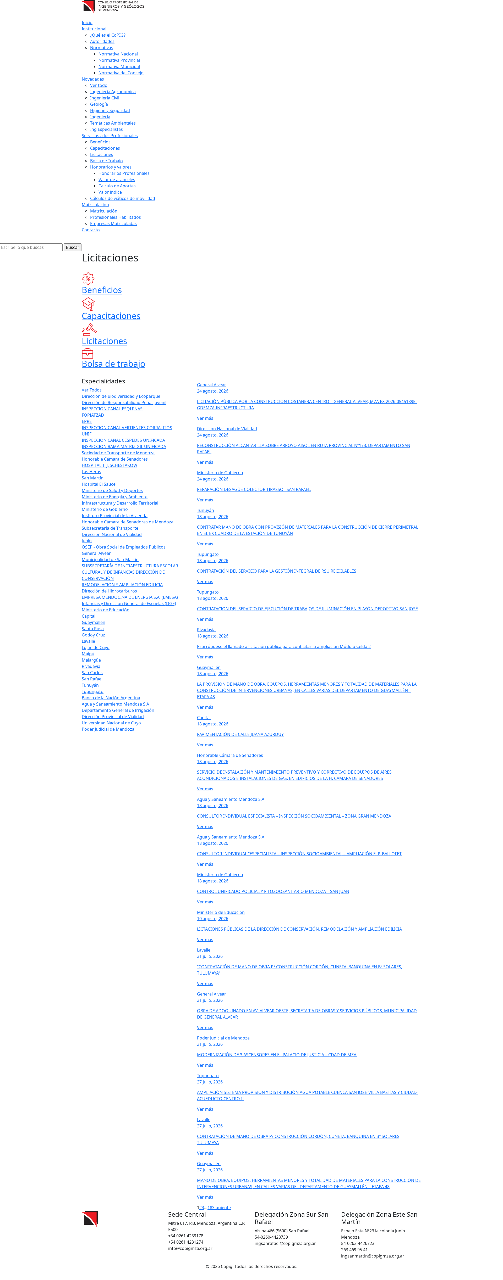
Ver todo (98, 85)
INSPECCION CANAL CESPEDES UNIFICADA (123, 440)
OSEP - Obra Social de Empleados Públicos (124, 547)
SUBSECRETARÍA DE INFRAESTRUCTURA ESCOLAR (130, 566)
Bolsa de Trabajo (106, 161)
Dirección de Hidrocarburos (109, 591)
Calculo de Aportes (117, 186)
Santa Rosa (93, 628)
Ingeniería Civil (104, 98)
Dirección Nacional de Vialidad (112, 534)
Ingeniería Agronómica (113, 91)
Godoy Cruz (93, 635)
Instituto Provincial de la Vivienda (114, 515)
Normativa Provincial (119, 60)
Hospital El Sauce (99, 484)
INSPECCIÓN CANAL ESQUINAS (112, 409)
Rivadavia (91, 666)
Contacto (91, 230)
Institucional (94, 29)
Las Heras (91, 471)
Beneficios (100, 142)
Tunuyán (90, 685)
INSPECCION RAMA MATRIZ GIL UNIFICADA (124, 446)
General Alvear (96, 553)
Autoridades (102, 41)
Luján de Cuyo (96, 647)
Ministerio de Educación (105, 610)
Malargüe (91, 660)
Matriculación (95, 205)
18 (209, 1207)
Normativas (101, 48)
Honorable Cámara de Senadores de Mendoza (127, 522)
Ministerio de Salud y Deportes (112, 490)
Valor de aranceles (117, 179)
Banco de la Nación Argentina (111, 698)
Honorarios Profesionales (124, 173)
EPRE (87, 421)
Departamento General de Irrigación (118, 710)
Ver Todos (92, 390)
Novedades (93, 79)
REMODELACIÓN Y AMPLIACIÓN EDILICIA (122, 585)
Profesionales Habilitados (115, 217)
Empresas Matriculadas (113, 223)
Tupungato (92, 691)
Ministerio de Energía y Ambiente (114, 497)
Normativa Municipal (119, 66)
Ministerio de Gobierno (105, 509)
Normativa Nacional (118, 54)
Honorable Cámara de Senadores (115, 459)
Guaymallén (93, 622)
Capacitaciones (105, 148)
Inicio (87, 22)
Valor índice (110, 192)
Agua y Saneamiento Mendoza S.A (115, 704)
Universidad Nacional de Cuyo (111, 723)
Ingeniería (100, 117)
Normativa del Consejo (121, 73)
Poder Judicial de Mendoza (108, 729)
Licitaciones (101, 154)
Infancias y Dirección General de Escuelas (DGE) (129, 603)
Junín (87, 541)
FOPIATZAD (93, 415)
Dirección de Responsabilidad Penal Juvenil (124, 402)
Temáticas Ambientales (113, 123)
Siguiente (221, 1207)
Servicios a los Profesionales (110, 135)
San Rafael (92, 679)
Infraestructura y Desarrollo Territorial (120, 503)
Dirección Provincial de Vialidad (113, 716)
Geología (99, 104)
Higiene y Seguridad (110, 110)
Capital (88, 616)
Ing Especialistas (106, 129)
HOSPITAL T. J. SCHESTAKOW (109, 465)
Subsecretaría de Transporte (110, 528)
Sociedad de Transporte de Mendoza (118, 453)
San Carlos (92, 672)
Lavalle (88, 641)
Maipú (88, 654)
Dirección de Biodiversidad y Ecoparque (121, 396)
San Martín (92, 478)
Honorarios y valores (111, 167)
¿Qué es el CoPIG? (107, 35)
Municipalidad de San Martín (110, 559)
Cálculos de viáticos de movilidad (122, 198)
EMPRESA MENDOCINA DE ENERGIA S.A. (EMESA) (130, 597)
